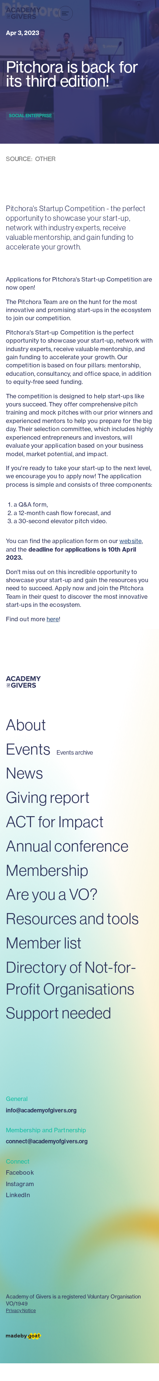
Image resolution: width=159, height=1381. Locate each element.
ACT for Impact (55, 821)
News (24, 773)
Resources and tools (72, 918)
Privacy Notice (21, 1310)
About (26, 724)
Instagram (20, 1184)
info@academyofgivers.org (41, 1110)
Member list (44, 942)
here (53, 619)
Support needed (58, 1012)
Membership (47, 870)
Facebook (20, 1172)
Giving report (48, 797)
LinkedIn (18, 1195)
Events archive (75, 752)
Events (28, 749)
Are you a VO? (52, 894)
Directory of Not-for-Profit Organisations (71, 978)
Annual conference (67, 846)
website (130, 541)
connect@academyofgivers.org (47, 1141)
